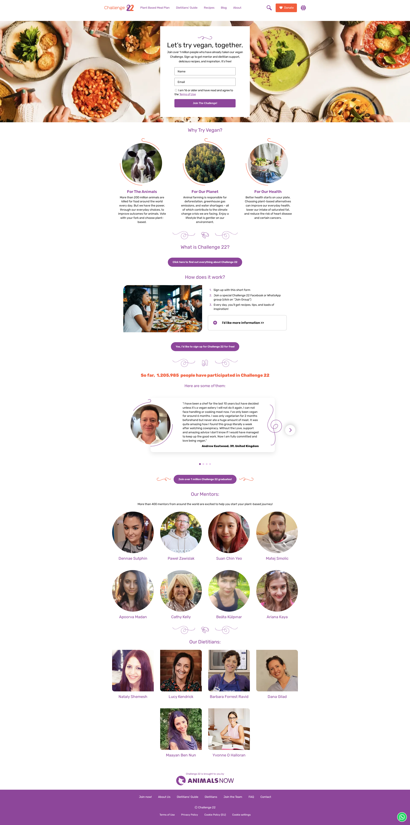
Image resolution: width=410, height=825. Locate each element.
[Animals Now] (205, 781)
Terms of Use (187, 94)
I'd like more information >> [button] (243, 323)
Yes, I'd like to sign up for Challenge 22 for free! (205, 346)
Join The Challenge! (205, 103)
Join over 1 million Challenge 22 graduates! (205, 479)
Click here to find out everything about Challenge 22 (205, 262)
